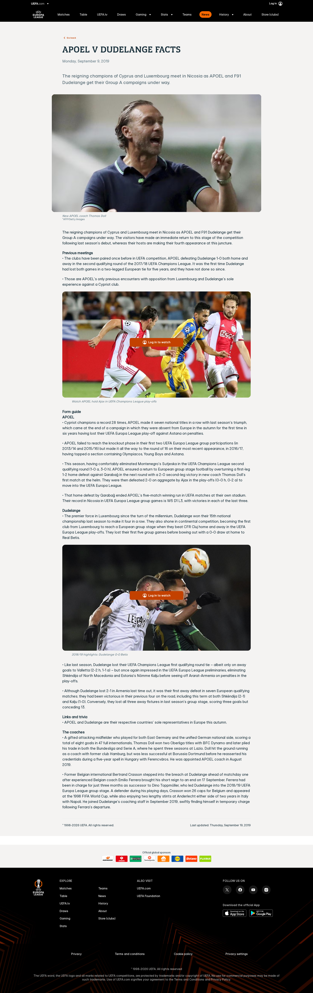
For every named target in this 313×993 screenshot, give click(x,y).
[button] (143, 14)
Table (63, 896)
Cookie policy (183, 954)
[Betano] (191, 859)
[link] (63, 14)
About (102, 911)
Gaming (65, 918)
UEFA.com (144, 888)
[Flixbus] (205, 859)
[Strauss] (122, 859)
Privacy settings (237, 954)
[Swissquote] (149, 859)
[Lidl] (177, 859)
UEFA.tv (65, 903)
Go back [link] (71, 37)
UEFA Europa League (38, 14)
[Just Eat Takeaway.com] (163, 859)
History (103, 903)
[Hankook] (108, 859)
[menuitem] (64, 14)
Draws (64, 911)
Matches (66, 888)
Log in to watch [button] (159, 342)
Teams (103, 888)
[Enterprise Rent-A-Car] (135, 859)
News (102, 896)
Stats (63, 926)
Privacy (76, 954)
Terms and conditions (130, 954)
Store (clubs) (107, 918)
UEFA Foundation (148, 896)
